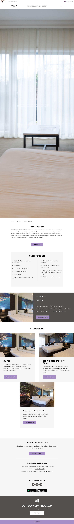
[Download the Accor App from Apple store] (42, 490)
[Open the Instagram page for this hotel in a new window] (37, 484)
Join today (37, 513)
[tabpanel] (37, 113)
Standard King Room (34, 411)
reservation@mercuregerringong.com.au (39, 471)
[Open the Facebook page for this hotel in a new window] (33, 484)
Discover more (43, 317)
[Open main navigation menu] (60, 6)
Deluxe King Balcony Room (53, 362)
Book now (37, 521)
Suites (39, 300)
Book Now (37, 244)
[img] (14, 6)
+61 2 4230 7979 (40, 469)
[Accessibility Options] (3, 2)
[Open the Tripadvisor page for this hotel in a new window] (40, 484)
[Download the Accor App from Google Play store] (32, 490)
